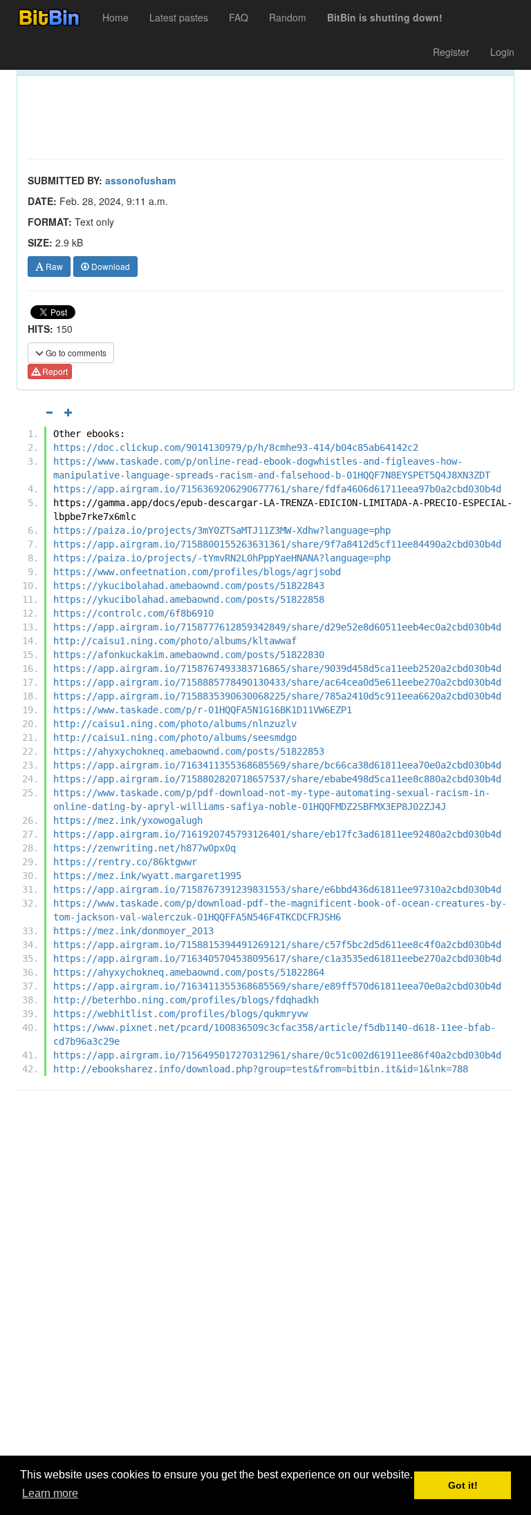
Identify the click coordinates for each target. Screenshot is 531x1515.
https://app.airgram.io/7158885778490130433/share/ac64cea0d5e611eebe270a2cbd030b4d (277, 682)
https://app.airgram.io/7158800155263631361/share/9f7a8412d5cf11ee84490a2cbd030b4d (277, 544)
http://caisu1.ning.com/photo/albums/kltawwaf (175, 640)
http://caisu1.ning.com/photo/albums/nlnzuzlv (175, 723)
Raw (53, 266)
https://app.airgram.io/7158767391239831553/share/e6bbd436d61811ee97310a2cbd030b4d (277, 889)
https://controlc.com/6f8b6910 (133, 613)
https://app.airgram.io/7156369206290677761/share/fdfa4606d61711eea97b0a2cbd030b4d (277, 488)
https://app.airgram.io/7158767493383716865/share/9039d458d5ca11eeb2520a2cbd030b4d (277, 668)
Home (115, 17)
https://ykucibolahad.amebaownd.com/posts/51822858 (188, 599)
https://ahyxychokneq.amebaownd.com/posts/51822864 (188, 972)
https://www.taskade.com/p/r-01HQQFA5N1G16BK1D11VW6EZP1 (202, 709)
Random (287, 17)
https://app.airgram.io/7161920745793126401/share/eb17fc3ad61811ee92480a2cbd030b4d (277, 834)
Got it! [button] (463, 1485)
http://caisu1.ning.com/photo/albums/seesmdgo (175, 737)
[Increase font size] (68, 412)
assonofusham (140, 180)
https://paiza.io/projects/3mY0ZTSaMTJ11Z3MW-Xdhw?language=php (222, 530)
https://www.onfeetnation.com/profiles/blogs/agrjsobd (197, 571)
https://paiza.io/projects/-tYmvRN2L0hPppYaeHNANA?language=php (222, 557)
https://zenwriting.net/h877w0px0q (144, 847)
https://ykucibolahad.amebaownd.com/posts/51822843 (188, 585)
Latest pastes (178, 17)
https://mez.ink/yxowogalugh (128, 820)
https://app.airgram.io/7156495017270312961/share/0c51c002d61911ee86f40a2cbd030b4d (277, 1055)
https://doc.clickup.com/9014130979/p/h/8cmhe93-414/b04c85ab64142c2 (235, 447)
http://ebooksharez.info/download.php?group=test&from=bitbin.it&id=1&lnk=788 (260, 1068)
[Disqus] (265, 1276)
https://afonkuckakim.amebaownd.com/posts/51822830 (188, 654)
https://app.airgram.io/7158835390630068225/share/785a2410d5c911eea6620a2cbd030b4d (277, 696)
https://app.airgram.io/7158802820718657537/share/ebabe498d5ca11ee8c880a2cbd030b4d (277, 778)
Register (451, 52)
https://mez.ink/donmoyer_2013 (133, 930)
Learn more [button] (50, 1493)
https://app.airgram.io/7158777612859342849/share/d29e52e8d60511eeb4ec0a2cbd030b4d (277, 627)
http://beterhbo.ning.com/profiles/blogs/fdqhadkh (186, 999)
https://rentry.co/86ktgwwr (125, 861)
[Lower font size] (49, 412)
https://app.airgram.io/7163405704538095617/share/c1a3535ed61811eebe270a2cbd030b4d (277, 958)
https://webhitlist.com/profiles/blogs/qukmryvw (180, 1013)
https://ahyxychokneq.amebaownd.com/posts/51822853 (188, 751)
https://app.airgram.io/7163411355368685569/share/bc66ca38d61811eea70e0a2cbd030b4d (277, 765)
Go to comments (75, 352)
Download (109, 266)
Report (54, 371)
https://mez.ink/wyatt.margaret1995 (147, 875)
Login (502, 52)
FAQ (238, 17)
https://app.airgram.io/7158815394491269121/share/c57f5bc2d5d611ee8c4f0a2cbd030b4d (277, 944)
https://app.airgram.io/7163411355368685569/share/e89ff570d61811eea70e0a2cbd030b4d (277, 986)
